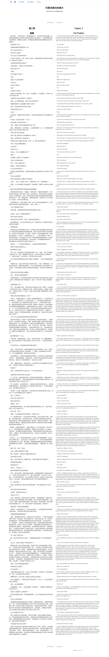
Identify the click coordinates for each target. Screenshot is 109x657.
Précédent (51, 22)
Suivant (59, 22)
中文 (22, 2)
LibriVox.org (80, 650)
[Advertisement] (54, 15)
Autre (39, 2)
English (31, 2)
